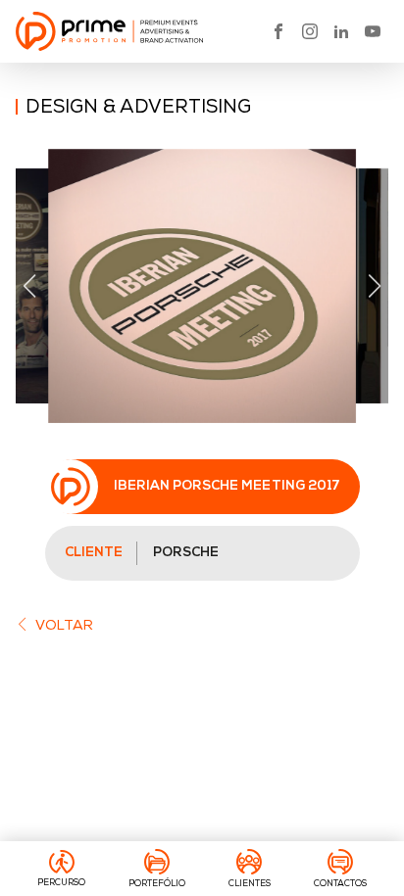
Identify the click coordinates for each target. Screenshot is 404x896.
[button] (29, 285)
